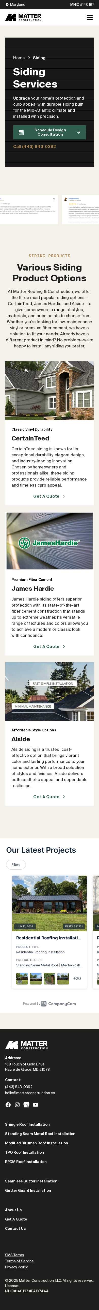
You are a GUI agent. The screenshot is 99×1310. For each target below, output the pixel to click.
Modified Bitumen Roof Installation (36, 1143)
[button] (89, 17)
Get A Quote (16, 1219)
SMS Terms (14, 1255)
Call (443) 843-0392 (34, 146)
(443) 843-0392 (18, 1087)
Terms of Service (19, 1261)
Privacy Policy (16, 1267)
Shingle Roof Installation (27, 1124)
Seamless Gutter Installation (31, 1181)
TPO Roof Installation (24, 1152)
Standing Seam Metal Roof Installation (40, 1134)
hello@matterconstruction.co (30, 1093)
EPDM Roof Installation (26, 1162)
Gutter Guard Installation (28, 1190)
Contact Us (15, 1229)
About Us (13, 1210)
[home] (23, 17)
